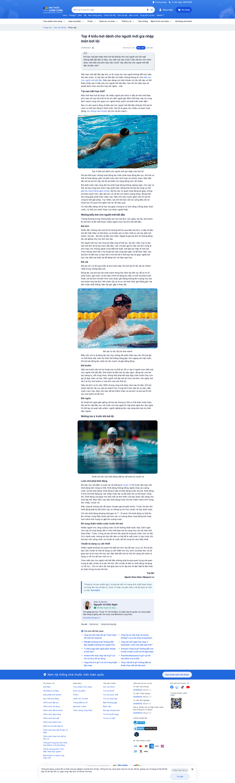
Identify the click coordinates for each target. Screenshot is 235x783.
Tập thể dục (93, 624)
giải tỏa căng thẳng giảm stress (95, 191)
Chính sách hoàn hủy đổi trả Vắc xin (54, 737)
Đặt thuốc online (79, 706)
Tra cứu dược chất (110, 695)
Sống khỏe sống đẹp (108, 624)
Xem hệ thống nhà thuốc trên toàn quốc (75, 674)
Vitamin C (160, 15)
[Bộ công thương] (139, 722)
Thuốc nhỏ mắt (110, 15)
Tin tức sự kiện (109, 718)
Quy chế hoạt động (51, 699)
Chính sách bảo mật (51, 718)
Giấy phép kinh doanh (52, 695)
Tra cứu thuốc (108, 691)
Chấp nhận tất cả (180, 770)
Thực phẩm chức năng (82, 687)
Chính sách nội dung (51, 706)
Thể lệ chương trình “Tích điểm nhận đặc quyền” (53, 750)
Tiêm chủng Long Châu (82, 710)
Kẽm (80, 15)
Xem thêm (95, 590)
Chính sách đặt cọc (51, 702)
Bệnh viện (107, 706)
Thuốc (75, 695)
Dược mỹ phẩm (79, 691)
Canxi (65, 15)
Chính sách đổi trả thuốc (53, 710)
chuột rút (127, 485)
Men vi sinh (133, 15)
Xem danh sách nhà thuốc (177, 674)
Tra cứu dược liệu (110, 699)
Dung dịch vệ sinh (147, 15)
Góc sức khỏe (60, 27)
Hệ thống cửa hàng (51, 691)
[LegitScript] (145, 734)
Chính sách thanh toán (52, 722)
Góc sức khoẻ (109, 687)
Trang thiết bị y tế (80, 702)
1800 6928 (187, 2)
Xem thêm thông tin (91, 618)
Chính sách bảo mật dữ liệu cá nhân (55, 731)
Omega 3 (72, 15)
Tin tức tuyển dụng (111, 714)
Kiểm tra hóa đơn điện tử (53, 726)
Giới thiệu (46, 687)
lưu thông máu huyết (96, 111)
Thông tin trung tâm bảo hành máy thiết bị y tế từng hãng (55, 744)
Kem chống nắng (95, 15)
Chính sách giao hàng (52, 714)
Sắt (85, 15)
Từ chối (180, 777)
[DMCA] (145, 728)
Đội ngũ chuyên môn (111, 710)
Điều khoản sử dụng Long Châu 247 (53, 756)
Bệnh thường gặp (110, 702)
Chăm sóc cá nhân (80, 699)
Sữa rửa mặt (122, 15)
